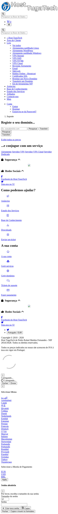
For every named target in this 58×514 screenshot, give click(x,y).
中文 (3, 405)
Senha (4, 502)
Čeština (4, 411)
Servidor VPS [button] (18, 152)
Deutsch (4, 429)
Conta (9, 104)
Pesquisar (33, 129)
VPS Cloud (17, 63)
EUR (3, 471)
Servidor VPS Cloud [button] (34, 152)
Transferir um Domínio (22, 81)
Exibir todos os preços (11, 139)
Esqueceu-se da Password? (24, 111)
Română (5, 449)
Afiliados (11, 94)
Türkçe (4, 459)
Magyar (4, 434)
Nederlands (6, 416)
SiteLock (16, 71)
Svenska (5, 457)
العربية (4, 398)
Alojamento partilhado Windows (26, 53)
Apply (4, 480)
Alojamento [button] (6, 152)
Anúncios (11, 86)
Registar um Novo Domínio (24, 78)
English (4, 418)
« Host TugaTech (14, 38)
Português (5, 444)
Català (4, 403)
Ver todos (16, 45)
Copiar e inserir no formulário (22, 511)
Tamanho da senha (9, 496)
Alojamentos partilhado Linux (25, 48)
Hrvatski (5, 408)
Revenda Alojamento (21, 66)
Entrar (15, 106)
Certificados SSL (20, 76)
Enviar (13, 383)
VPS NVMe (18, 61)
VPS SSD (16, 58)
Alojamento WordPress (22, 50)
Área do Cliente (14, 40)
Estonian (5, 421)
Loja (9, 43)
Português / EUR (15, 333)
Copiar (27, 508)
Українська (6, 462)
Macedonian (6, 439)
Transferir (44, 129)
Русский (5, 452)
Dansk (4, 413)
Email (15, 68)
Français (5, 426)
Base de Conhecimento (17, 89)
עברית (4, 431)
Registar (16, 109)
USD (3, 474)
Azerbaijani (6, 400)
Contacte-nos (12, 96)
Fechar (5, 383)
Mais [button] (9, 99)
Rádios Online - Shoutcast (24, 73)
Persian (4, 423)
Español (4, 454)
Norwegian (6, 441)
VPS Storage (18, 55)
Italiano (4, 436)
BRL (3, 477)
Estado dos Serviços (16, 91)
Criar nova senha (12, 508)
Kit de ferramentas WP (22, 84)
